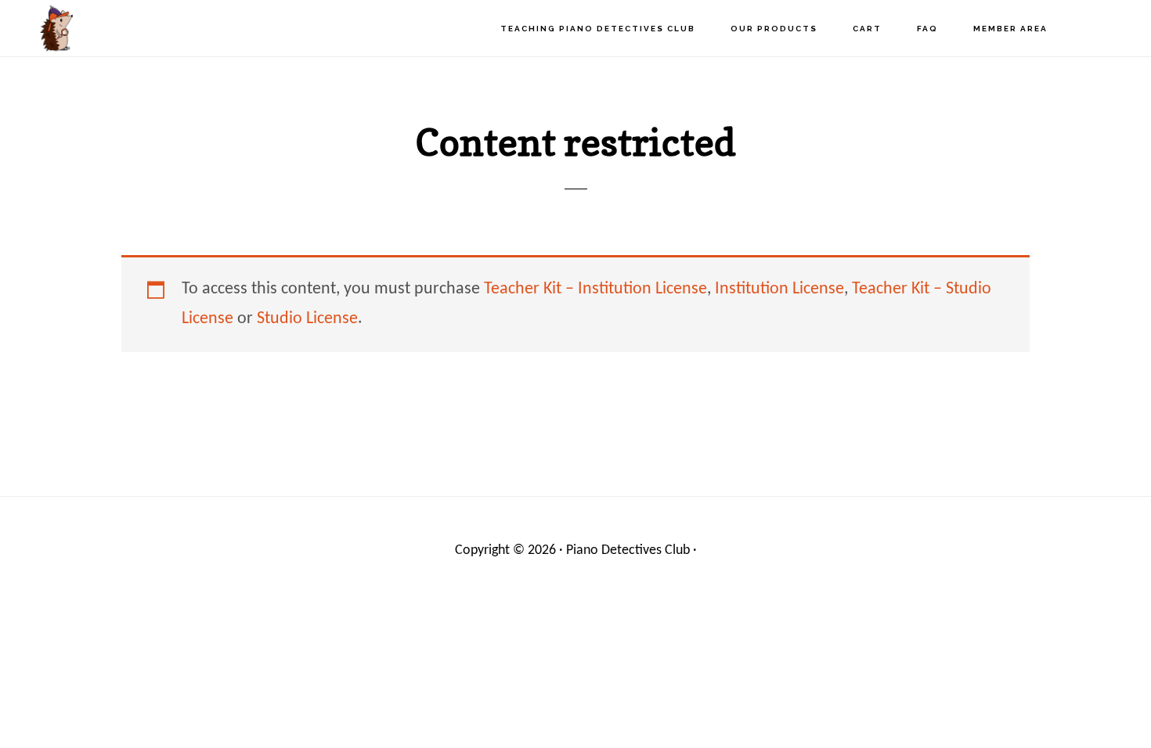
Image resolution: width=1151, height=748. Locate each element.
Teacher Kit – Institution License (595, 289)
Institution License (779, 289)
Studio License (307, 319)
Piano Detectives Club (101, 27)
